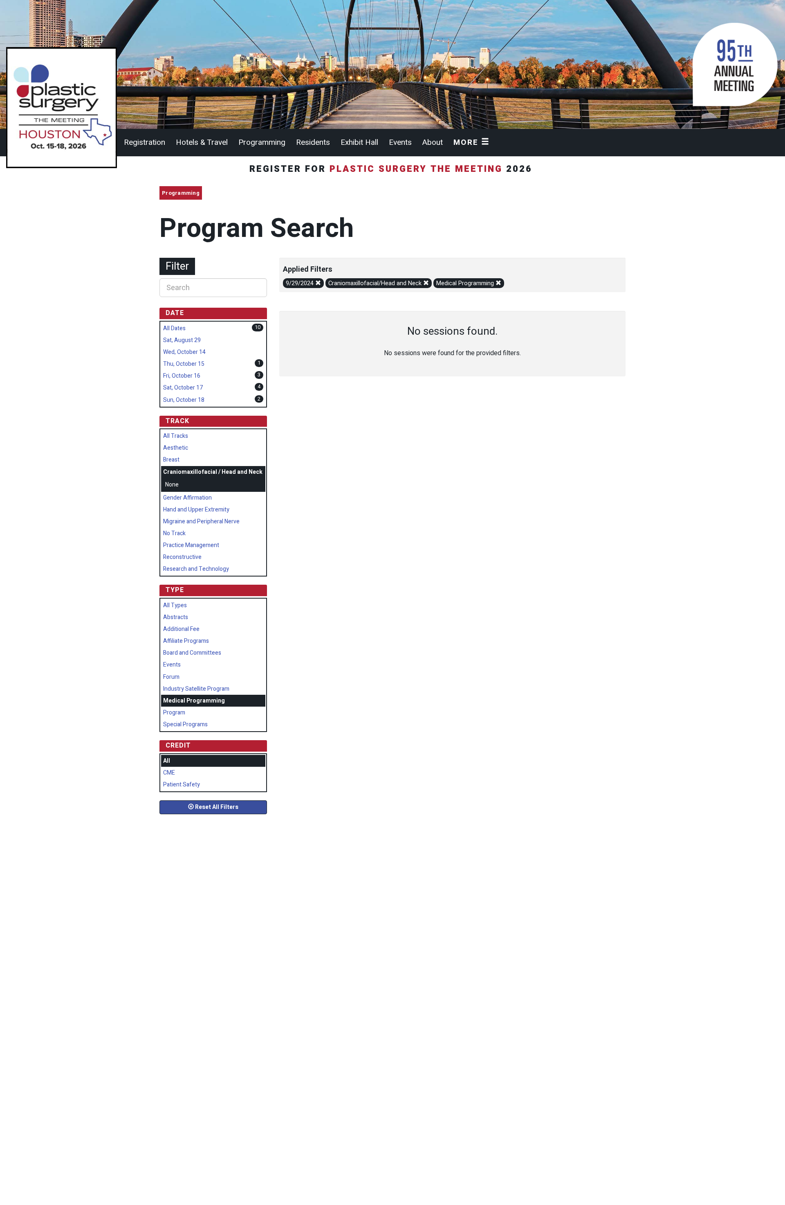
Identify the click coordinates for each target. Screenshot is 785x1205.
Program (174, 712)
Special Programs (185, 724)
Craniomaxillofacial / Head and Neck (212, 472)
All (166, 761)
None (172, 484)
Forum (171, 677)
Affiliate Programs (186, 641)
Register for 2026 (392, 169)
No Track (174, 533)
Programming (261, 142)
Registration (144, 142)
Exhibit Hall (359, 142)
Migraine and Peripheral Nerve (201, 521)
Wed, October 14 (184, 352)
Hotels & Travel (202, 142)
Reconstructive (182, 557)
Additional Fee (181, 629)
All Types (175, 605)
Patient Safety (181, 784)
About (432, 142)
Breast (171, 459)
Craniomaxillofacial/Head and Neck (375, 283)
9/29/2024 (300, 283)
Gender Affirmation (187, 497)
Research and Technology (196, 569)
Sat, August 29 (182, 340)
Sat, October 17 (183, 387)
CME (169, 772)
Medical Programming (466, 283)
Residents (313, 142)
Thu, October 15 (183, 364)
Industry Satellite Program (196, 689)
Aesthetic (175, 448)
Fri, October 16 (181, 376)
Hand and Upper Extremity (196, 509)
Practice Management (191, 545)
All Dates (174, 328)
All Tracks (175, 436)
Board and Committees (192, 653)
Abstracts (175, 617)
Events (400, 142)
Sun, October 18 (183, 400)
